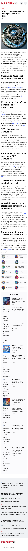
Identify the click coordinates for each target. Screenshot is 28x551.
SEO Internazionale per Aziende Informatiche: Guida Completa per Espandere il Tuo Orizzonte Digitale (18, 450)
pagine (3, 196)
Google (19, 87)
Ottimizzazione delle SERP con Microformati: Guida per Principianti (18, 309)
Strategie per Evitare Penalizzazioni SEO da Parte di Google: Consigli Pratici (18, 300)
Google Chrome (16, 166)
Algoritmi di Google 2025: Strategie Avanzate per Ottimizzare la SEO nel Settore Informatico (18, 358)
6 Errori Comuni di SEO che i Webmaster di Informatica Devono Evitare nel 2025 (18, 326)
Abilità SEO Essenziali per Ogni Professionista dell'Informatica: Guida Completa (18, 348)
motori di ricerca (12, 87)
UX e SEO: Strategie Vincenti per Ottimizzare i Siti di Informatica (13, 507)
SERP (23, 125)
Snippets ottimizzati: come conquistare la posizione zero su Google (18, 409)
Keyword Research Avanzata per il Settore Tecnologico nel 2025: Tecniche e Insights (12, 521)
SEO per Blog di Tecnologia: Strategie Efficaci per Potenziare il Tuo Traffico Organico (18, 382)
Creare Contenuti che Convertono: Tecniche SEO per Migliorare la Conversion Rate (17, 428)
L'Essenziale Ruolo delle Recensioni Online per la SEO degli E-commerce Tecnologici (14, 494)
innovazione (11, 244)
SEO (22, 96)
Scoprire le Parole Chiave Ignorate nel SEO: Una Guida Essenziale (18, 400)
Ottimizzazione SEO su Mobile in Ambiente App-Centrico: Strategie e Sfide (13, 534)
